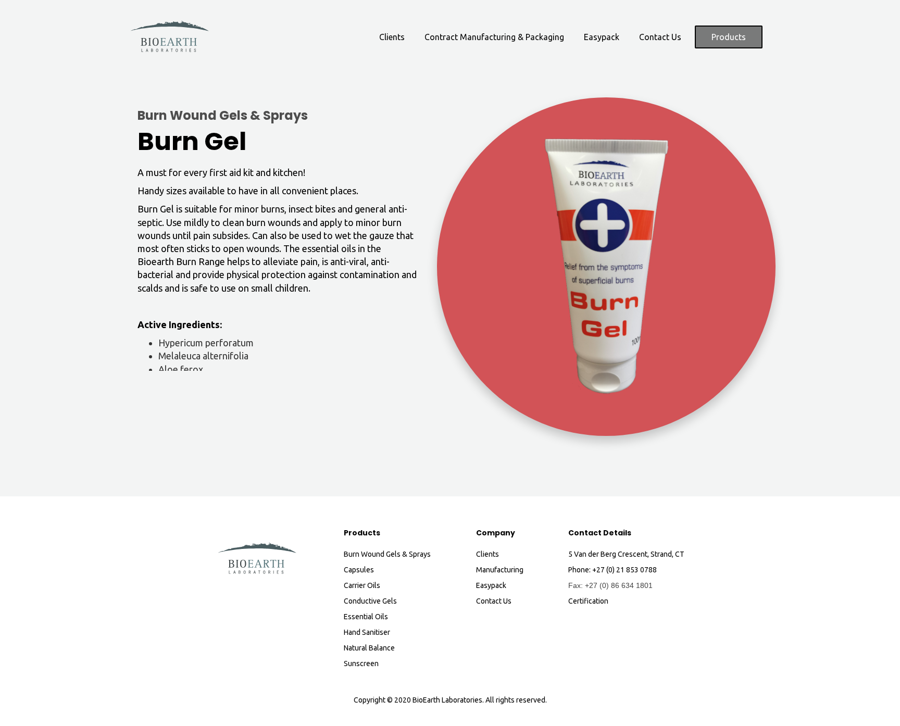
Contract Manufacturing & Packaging (494, 37)
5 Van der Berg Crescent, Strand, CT (626, 554)
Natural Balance (369, 648)
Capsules (359, 570)
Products (728, 37)
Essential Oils (366, 616)
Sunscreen (361, 663)
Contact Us (660, 37)
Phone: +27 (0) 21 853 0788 (612, 570)
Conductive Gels (370, 601)
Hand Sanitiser (367, 632)
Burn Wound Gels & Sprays (223, 116)
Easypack (601, 37)
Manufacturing (499, 570)
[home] (170, 37)
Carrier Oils (362, 585)
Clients (392, 37)
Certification (588, 601)
